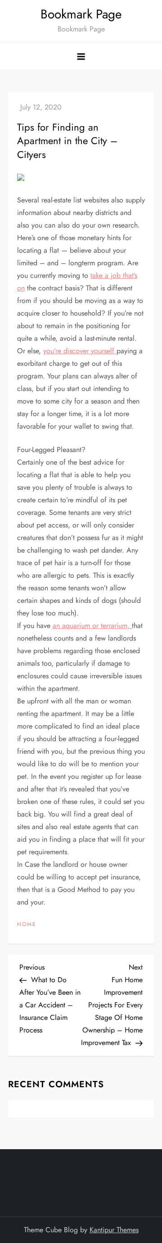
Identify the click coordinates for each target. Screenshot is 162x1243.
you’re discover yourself (80, 351)
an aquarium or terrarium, (92, 625)
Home (26, 924)
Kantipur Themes (114, 1230)
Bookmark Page (81, 14)
